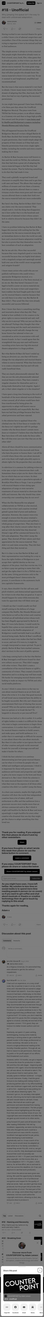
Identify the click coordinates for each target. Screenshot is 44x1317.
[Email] (24, 1307)
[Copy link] (6, 1307)
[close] (40, 1270)
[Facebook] (15, 1307)
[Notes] (32, 1307)
